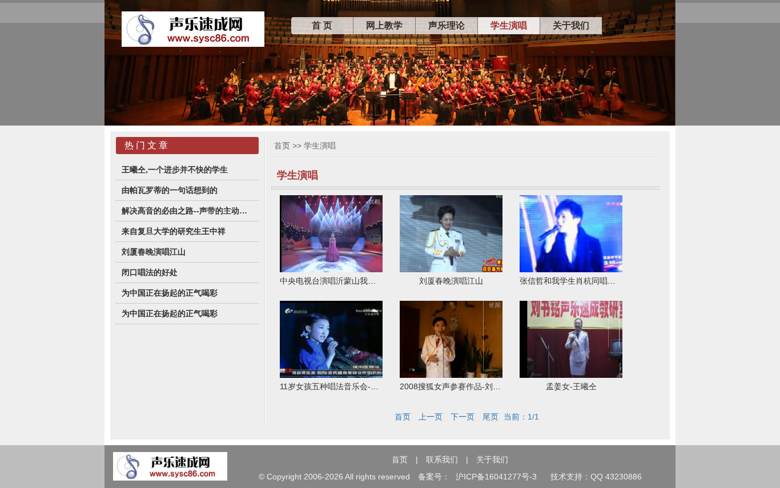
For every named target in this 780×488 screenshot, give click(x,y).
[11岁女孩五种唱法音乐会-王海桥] (331, 375)
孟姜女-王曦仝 (571, 386)
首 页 (322, 25)
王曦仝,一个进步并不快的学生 (175, 169)
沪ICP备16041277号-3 (496, 476)
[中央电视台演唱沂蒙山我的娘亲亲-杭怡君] (331, 269)
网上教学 (384, 25)
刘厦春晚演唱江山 (154, 251)
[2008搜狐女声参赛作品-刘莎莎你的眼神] (451, 375)
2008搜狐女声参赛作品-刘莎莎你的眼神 (470, 386)
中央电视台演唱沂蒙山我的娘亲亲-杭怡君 (353, 280)
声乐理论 (446, 25)
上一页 (431, 416)
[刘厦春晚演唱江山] (451, 269)
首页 (282, 145)
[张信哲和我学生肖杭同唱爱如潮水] (571, 269)
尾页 (490, 416)
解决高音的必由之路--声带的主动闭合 (187, 210)
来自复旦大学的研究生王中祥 (174, 231)
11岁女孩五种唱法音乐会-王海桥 (337, 386)
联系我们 (442, 459)
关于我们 (571, 25)
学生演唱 (508, 25)
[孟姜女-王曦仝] (571, 375)
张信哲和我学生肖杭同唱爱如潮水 (580, 280)
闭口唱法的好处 (150, 272)
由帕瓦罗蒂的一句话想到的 (170, 190)
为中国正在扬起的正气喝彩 (170, 292)
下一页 (463, 416)
